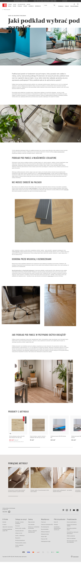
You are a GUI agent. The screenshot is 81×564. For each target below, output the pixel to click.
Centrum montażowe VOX (47, 524)
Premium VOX (44, 539)
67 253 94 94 (5, 509)
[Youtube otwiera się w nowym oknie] (74, 510)
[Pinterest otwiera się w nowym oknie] (63, 510)
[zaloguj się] (74, 4)
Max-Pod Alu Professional (28, 270)
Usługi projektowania (71, 522)
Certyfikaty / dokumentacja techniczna (57, 528)
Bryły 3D (56, 522)
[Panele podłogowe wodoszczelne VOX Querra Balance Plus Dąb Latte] (17, 425)
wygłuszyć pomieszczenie (58, 151)
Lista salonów (31, 524)
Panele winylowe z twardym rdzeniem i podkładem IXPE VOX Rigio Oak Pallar (38, 437)
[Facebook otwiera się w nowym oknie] (70, 510)
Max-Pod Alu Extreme (45, 173)
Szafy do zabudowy (71, 538)
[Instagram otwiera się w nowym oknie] (67, 510)
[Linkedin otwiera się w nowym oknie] (77, 510)
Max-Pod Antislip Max (16, 270)
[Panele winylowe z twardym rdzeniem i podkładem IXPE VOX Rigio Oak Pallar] (38, 425)
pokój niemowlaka (33, 188)
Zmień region (75, 556)
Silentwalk (66, 189)
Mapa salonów (31, 522)
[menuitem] (9, 6)
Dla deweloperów (45, 526)
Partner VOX (44, 536)
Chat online (5, 511)
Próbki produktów (71, 536)
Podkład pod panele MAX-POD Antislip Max (58, 437)
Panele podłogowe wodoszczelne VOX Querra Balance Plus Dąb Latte (16, 437)
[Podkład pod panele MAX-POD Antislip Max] (59, 425)
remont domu (50, 276)
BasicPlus (17, 251)
